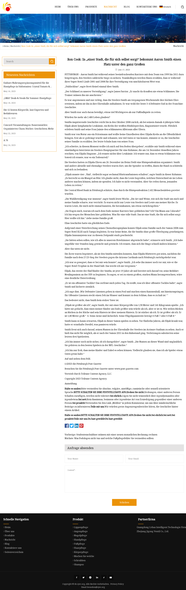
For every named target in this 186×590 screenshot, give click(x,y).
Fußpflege (79, 543)
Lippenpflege (81, 527)
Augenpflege (81, 531)
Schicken (124, 502)
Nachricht (110, 6)
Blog (127, 6)
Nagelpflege (80, 535)
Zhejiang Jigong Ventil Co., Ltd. (153, 531)
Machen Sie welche (84, 556)
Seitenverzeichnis (14, 552)
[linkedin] (97, 577)
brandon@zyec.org (96, 587)
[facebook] (76, 577)
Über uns (73, 6)
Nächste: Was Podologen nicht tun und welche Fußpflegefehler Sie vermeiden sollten (109, 438)
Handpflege (80, 539)
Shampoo (79, 564)
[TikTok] (104, 577)
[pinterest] (90, 577)
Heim (58, 6)
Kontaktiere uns (147, 6)
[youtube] (110, 577)
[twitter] (83, 577)
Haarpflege (80, 547)
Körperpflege (81, 552)
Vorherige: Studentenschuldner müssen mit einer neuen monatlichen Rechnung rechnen (111, 434)
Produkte (91, 6)
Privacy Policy (117, 584)
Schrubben (80, 560)
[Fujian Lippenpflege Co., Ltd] (7, 7)
